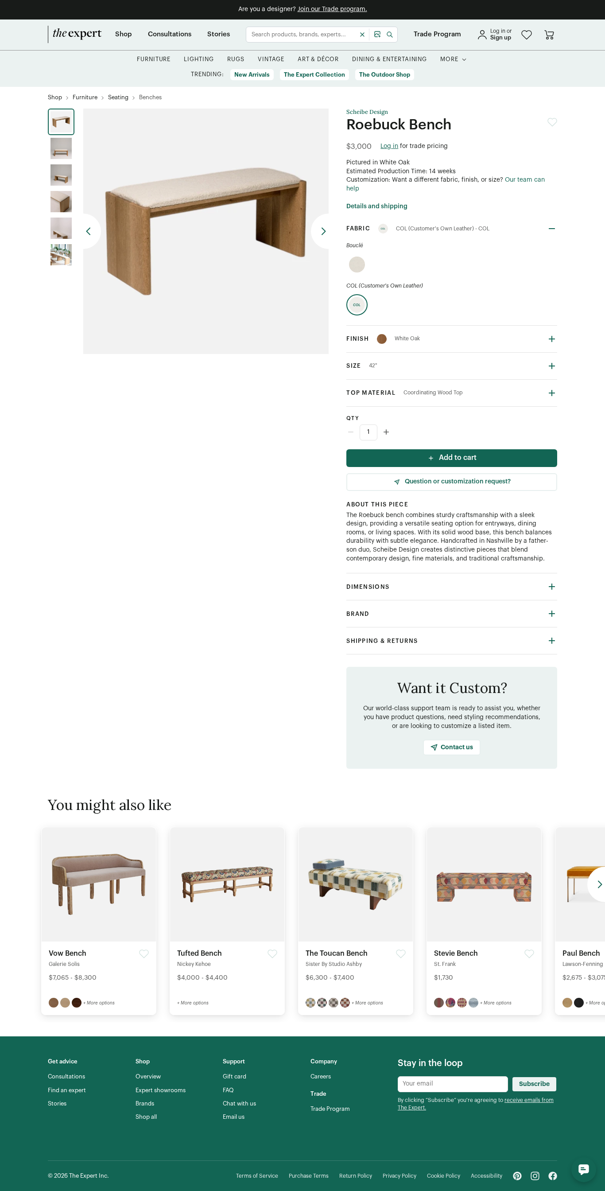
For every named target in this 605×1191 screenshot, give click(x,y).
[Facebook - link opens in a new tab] (552, 1176)
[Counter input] (451, 432)
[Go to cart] (549, 35)
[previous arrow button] (92, 231)
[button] (527, 35)
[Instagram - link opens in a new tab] (535, 1176)
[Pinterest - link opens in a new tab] (517, 1176)
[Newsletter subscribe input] (453, 1084)
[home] (75, 34)
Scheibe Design (367, 112)
